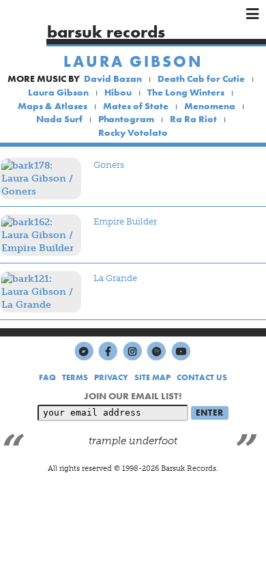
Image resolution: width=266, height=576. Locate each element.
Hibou (118, 92)
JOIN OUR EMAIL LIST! (133, 396)
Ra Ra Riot (193, 119)
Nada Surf (59, 119)
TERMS (75, 377)
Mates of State (135, 106)
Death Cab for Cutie (201, 78)
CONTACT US (202, 377)
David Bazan (113, 78)
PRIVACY (111, 377)
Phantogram (126, 119)
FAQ (47, 377)
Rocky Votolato (133, 132)
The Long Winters (185, 92)
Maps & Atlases (52, 106)
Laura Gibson (133, 62)
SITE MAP (152, 377)
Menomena (209, 106)
